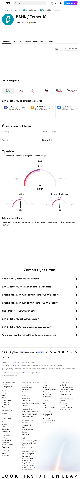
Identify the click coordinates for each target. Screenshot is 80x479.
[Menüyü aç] (3, 3)
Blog (23, 427)
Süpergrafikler (7, 387)
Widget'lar (63, 385)
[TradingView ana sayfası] (8, 3)
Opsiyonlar (5, 442)
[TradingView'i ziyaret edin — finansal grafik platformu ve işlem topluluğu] (10, 80)
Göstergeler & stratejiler (47, 415)
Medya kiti (25, 434)
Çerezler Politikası (28, 460)
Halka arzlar (6, 431)
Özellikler (25, 385)
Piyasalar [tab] (49, 42)
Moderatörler (47, 396)
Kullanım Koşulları (28, 454)
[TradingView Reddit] (75, 352)
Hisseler (4, 393)
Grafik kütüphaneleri (67, 387)
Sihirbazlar (46, 418)
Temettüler (5, 429)
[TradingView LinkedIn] (63, 352)
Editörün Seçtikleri (49, 407)
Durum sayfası (27, 470)
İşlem (44, 403)
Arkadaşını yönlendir (49, 389)
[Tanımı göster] (8, 132)
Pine (3, 407)
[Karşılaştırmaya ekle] (23, 108)
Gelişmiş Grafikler (66, 392)
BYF (3, 395)
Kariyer (24, 432)
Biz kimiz (25, 423)
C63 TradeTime (27, 447)
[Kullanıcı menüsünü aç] (61, 3)
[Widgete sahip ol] (61, 49)
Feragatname (26, 456)
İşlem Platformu (65, 394)
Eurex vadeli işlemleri (29, 414)
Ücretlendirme (27, 387)
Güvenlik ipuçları (28, 465)
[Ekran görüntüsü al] (56, 49)
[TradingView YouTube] (55, 352)
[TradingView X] (46, 352)
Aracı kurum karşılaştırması (31, 403)
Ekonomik (5, 424)
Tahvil (4, 398)
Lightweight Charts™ (67, 389)
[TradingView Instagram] (59, 352)
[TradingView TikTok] (71, 352)
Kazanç (4, 427)
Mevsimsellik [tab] (38, 42)
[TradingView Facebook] (50, 352)
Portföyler (5, 438)
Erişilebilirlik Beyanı (28, 463)
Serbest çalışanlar (49, 420)
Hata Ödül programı (29, 467)
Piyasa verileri (27, 389)
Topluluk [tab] (17, 42)
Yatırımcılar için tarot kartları (29, 444)
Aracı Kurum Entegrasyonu (64, 404)
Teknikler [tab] (27, 42)
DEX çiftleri (5, 404)
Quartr (22, 373)
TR (55, 3)
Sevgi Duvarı (47, 387)
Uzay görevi (26, 425)
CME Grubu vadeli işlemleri (31, 412)
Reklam (62, 401)
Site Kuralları (47, 394)
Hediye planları (27, 392)
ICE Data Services (16, 362)
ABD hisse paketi (28, 416)
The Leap (25, 405)
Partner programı (66, 407)
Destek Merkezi (27, 430)
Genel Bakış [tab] (6, 42)
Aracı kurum (26, 401)
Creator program (48, 392)
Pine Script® (6, 447)
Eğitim (45, 405)
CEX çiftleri (5, 402)
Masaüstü (5, 456)
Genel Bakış (26, 398)
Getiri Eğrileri (6, 440)
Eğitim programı (65, 409)
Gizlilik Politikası (27, 458)
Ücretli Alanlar (47, 423)
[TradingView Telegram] (67, 352)
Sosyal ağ (46, 385)
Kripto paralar (6, 400)
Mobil (4, 453)
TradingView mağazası (30, 441)
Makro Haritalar (7, 445)
